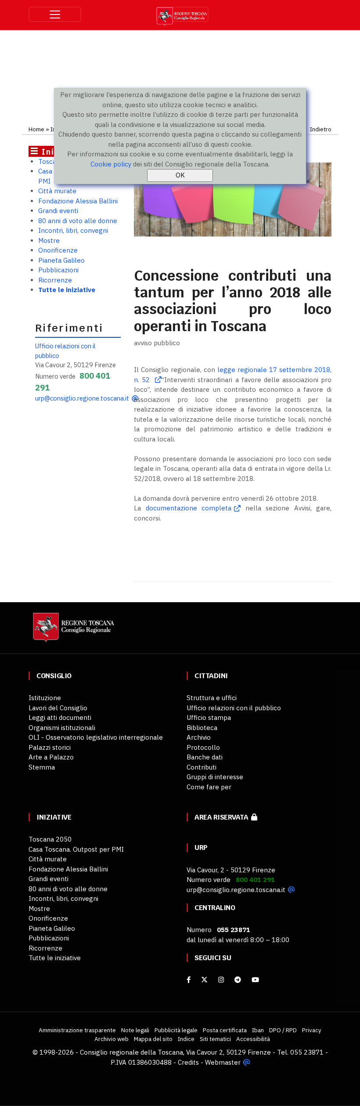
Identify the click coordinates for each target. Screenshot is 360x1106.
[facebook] (189, 980)
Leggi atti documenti (60, 717)
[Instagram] (221, 980)
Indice (186, 1039)
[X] (204, 980)
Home (36, 129)
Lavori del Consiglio (58, 708)
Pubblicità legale (176, 1030)
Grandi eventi (58, 210)
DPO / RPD (283, 1030)
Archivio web (111, 1039)
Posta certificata (225, 1030)
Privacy (311, 1030)
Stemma (42, 767)
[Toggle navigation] (55, 14)
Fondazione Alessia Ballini (78, 201)
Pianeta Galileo (61, 260)
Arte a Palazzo (51, 757)
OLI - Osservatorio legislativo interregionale (96, 737)
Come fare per (209, 787)
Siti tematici (215, 1039)
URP (201, 847)
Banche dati (205, 757)
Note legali (135, 1030)
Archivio (199, 737)
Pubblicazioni (58, 270)
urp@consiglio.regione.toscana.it (82, 398)
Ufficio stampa (209, 717)
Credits (188, 1062)
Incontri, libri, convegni (73, 230)
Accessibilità (253, 1039)
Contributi (201, 767)
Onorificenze (58, 250)
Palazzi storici (50, 747)
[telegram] (238, 980)
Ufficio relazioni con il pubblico (234, 708)
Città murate (57, 191)
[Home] (72, 631)
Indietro (320, 129)
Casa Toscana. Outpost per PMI (76, 849)
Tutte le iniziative (66, 290)
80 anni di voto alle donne (77, 221)
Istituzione (45, 698)
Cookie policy (110, 164)
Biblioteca (202, 727)
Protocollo (203, 747)
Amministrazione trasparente (77, 1030)
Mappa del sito (153, 1039)
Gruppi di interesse (215, 777)
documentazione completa (189, 508)
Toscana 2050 (50, 839)
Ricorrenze (55, 280)
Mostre (49, 240)
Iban (258, 1030)
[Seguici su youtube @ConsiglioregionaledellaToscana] (255, 980)
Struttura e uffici (212, 698)
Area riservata (222, 817)
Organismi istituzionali (62, 727)
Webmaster (223, 1062)
